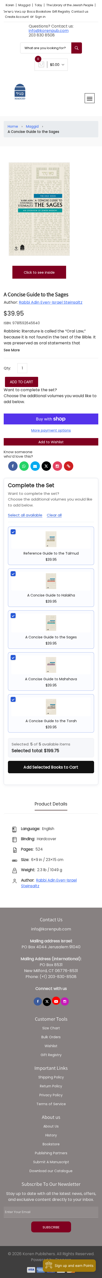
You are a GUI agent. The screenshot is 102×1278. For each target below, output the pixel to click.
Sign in (40, 17)
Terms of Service (51, 1103)
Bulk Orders (51, 1037)
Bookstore (51, 1144)
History (51, 1135)
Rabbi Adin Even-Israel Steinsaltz (50, 302)
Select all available (25, 515)
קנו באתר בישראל (15, 11)
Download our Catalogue (51, 1170)
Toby (39, 5)
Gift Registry (61, 11)
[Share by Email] (35, 466)
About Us (51, 1126)
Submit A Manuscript (51, 1161)
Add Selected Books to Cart (51, 767)
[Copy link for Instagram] (57, 466)
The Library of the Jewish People (70, 5)
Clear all (54, 515)
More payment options (51, 430)
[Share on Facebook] (13, 466)
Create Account (17, 17)
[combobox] (51, 48)
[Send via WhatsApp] (24, 466)
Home (13, 126)
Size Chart (51, 1028)
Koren (10, 5)
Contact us (79, 11)
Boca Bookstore (39, 11)
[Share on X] (46, 466)
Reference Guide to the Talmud (51, 553)
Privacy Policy (51, 1095)
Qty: (7, 368)
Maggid (24, 5)
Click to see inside (39, 272)
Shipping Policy (51, 1077)
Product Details (51, 804)
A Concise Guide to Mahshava (51, 679)
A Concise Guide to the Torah (51, 720)
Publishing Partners (51, 1153)
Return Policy (51, 1086)
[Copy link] (68, 466)
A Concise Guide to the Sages (51, 637)
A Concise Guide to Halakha (51, 595)
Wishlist (51, 1045)
